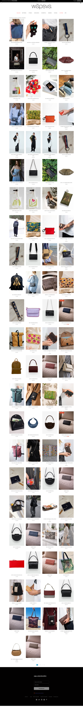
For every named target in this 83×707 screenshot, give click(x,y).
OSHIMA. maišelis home (16, 98)
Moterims (24, 12)
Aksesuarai (36, 12)
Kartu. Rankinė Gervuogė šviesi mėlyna (17, 182)
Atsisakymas (55, 696)
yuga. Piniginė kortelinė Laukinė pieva (33, 126)
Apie (65, 12)
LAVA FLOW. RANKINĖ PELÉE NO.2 (33, 182)
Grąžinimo (39, 0)
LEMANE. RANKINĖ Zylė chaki (50, 70)
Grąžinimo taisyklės (43, 696)
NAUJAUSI (18, 12)
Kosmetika (43, 12)
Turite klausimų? (4, 0)
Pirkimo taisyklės (36, 696)
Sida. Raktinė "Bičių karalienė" (49, 98)
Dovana (55, 12)
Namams (50, 12)
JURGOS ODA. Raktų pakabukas (66, 42)
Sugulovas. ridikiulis (66, 98)
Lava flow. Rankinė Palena (33, 70)
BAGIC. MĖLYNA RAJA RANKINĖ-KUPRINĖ (16, 42)
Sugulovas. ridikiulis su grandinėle (33, 294)
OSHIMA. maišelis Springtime (33, 210)
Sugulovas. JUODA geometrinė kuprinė (17, 238)
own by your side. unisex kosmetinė (49, 210)
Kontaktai (50, 696)
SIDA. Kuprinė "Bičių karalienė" (16, 294)
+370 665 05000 (14, 0)
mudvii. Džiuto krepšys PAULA (49, 266)
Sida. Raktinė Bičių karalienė (66, 210)
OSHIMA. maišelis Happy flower (16, 210)
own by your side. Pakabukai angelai (33, 98)
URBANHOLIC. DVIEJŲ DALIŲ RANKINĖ (17, 126)
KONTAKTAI (79, 0)
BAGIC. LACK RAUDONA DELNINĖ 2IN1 (49, 238)
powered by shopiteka (41, 704)
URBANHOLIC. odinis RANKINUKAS (50, 294)
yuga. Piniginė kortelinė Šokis (66, 294)
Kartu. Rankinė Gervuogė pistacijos (16, 70)
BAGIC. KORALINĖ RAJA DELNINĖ (49, 126)
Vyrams (30, 12)
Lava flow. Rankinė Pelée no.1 (33, 266)
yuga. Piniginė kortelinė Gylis (33, 238)
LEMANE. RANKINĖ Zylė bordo (49, 182)
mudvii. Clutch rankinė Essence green (66, 182)
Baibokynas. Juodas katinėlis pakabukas (33, 42)
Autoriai (61, 12)
